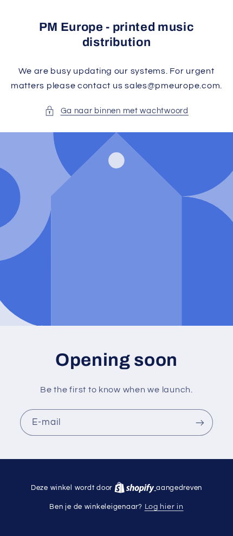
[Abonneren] (199, 422)
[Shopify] (135, 488)
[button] (116, 111)
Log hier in (164, 507)
